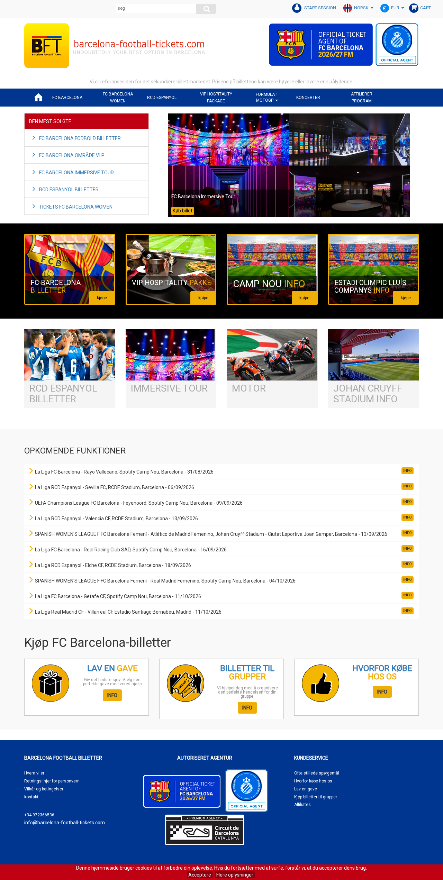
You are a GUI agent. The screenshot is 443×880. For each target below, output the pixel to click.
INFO (112, 695)
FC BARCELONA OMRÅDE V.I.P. (72, 155)
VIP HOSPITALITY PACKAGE (216, 97)
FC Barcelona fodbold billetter (80, 138)
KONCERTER (308, 97)
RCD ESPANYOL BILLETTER (69, 189)
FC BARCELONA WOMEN (118, 97)
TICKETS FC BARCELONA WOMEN (75, 207)
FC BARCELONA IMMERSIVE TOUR (76, 172)
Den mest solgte (50, 121)
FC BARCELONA (67, 97)
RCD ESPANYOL (162, 97)
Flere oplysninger (234, 875)
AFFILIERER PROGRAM (361, 97)
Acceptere (199, 875)
